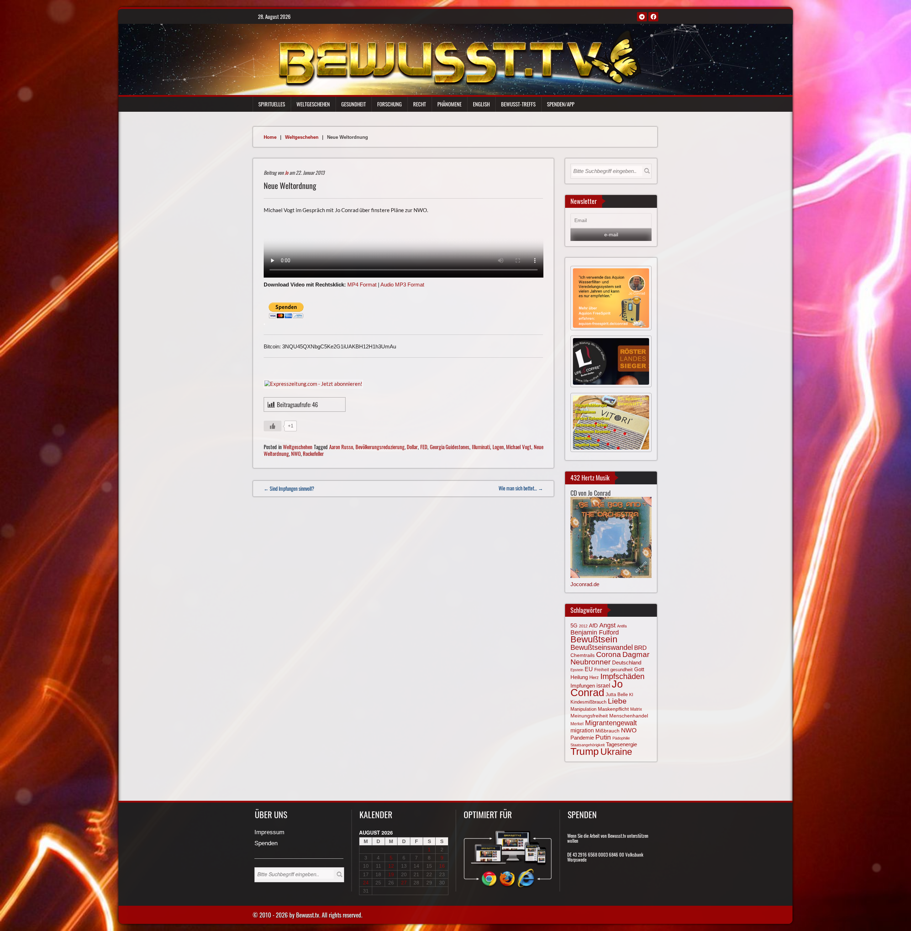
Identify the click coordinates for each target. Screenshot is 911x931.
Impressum (269, 833)
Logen (498, 447)
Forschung (389, 104)
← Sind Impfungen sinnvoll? (289, 488)
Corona (608, 654)
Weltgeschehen (313, 104)
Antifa (622, 626)
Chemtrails (582, 655)
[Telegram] (642, 16)
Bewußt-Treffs (518, 104)
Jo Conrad (596, 688)
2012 (583, 626)
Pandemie (582, 738)
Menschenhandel (628, 716)
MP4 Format (361, 285)
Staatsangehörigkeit (587, 745)
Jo (286, 172)
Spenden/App (560, 104)
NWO (296, 453)
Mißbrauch (607, 730)
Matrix (636, 709)
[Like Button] (272, 426)
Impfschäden (622, 676)
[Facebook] (653, 16)
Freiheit (601, 669)
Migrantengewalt (611, 723)
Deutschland (626, 663)
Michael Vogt (518, 447)
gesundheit (621, 669)
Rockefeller (313, 453)
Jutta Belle (617, 694)
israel (603, 685)
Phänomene (449, 104)
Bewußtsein (593, 639)
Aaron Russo (341, 447)
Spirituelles (271, 104)
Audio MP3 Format (402, 285)
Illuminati (481, 447)
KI (631, 694)
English (481, 104)
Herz (594, 677)
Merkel (577, 723)
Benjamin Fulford (594, 632)
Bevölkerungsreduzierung (380, 447)
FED (423, 447)
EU (589, 669)
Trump (584, 751)
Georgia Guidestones (450, 447)
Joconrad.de (584, 584)
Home (270, 137)
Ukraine (616, 751)
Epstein (576, 670)
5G (574, 625)
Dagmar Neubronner (609, 658)
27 (404, 882)
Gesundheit (353, 104)
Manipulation (583, 709)
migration (582, 730)
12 (391, 866)
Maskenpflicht (613, 709)
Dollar (412, 447)
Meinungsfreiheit (589, 716)
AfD (593, 625)
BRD (640, 648)
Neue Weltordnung (290, 185)
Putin (603, 737)
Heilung (579, 677)
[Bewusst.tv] (460, 57)
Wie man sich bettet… (521, 488)
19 (391, 874)
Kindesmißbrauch (588, 702)
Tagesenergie (621, 744)
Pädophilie (621, 738)
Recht (419, 104)
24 (366, 882)
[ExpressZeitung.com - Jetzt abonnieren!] (313, 383)
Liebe (617, 701)
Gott (639, 669)
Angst (607, 625)
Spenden (266, 844)
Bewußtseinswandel (601, 647)
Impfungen (582, 686)
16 (442, 866)
